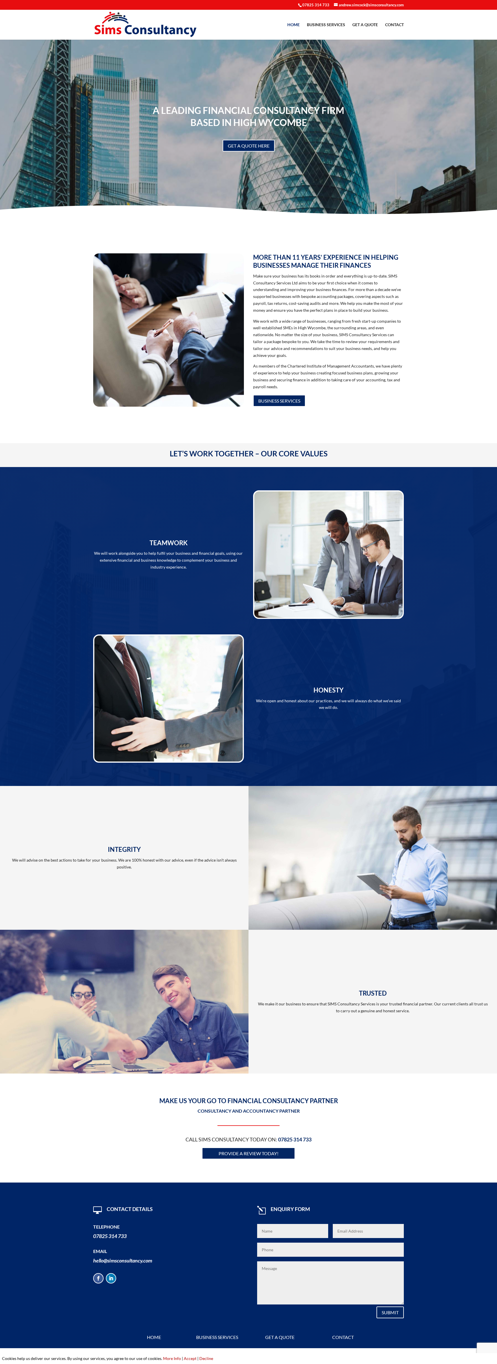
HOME (293, 25)
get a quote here (248, 145)
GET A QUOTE (365, 25)
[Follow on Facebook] (98, 1278)
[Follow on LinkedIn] (111, 1278)
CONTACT (394, 25)
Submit (390, 1312)
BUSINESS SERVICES (326, 25)
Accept (190, 1358)
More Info (172, 1358)
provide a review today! (248, 1153)
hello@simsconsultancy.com (122, 1260)
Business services (279, 400)
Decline (206, 1358)
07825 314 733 (315, 5)
